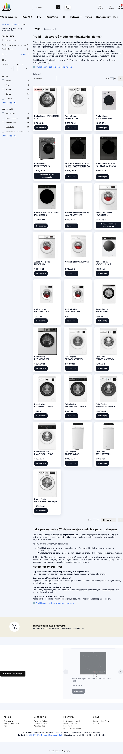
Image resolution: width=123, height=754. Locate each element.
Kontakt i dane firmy (101, 721)
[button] (58, 7)
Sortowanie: (37, 74)
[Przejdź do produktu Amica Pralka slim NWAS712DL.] (47, 246)
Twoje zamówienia (41, 721)
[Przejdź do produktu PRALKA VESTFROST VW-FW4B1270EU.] (47, 197)
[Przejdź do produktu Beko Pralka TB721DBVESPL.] (108, 436)
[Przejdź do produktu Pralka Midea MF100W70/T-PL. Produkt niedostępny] (47, 148)
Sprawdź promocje (12, 673)
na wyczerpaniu (12, 118)
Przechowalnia (39, 726)
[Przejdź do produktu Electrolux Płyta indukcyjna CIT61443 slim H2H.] (93, 663)
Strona (107, 79)
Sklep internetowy (58, 751)
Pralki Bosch (15, 49)
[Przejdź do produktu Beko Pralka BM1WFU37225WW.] (78, 341)
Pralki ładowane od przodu (15, 45)
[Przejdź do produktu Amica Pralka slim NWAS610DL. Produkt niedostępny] (108, 197)
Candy (8, 94)
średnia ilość (11, 123)
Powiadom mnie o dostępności (47, 176)
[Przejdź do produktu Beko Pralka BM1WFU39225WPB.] (47, 389)
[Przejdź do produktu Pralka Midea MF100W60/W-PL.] (108, 101)
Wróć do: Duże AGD (11, 40)
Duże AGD (16, 24)
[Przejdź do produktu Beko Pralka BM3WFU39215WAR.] (108, 389)
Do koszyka (41, 128)
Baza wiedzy (68, 726)
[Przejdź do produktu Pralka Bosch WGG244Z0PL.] (78, 101)
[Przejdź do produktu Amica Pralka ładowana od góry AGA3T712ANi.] (78, 197)
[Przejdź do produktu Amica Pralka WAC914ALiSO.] (108, 294)
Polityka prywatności (71, 721)
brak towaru (10, 114)
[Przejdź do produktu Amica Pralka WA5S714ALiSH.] (47, 294)
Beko (8, 85)
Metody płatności (70, 723)
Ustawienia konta (40, 723)
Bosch (8, 89)
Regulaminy (8, 721)
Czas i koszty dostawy (72, 728)
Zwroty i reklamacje (11, 723)
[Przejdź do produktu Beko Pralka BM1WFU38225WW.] (108, 341)
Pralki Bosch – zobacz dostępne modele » (55, 67)
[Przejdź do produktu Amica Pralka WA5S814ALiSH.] (78, 294)
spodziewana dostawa (15, 131)
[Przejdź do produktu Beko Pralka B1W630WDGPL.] (47, 341)
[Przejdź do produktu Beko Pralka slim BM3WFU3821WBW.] (47, 436)
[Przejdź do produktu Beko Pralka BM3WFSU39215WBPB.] (77, 389)
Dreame (9, 98)
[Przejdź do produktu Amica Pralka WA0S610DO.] (77, 246)
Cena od (5, 64)
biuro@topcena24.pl (52, 735)
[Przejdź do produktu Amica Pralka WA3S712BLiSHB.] (108, 246)
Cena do (20, 64)
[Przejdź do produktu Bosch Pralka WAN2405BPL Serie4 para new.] (47, 484)
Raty (5, 726)
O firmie (96, 723)
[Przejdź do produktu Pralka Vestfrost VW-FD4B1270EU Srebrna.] (108, 148)
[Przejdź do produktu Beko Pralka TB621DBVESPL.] (77, 436)
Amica (8, 81)
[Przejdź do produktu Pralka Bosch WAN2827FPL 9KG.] (47, 101)
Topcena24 (6, 24)
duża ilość (10, 127)
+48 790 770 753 (34, 735)
